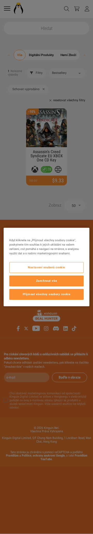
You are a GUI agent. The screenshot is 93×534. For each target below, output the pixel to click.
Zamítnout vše (46, 280)
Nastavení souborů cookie (46, 267)
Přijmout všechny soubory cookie (47, 294)
